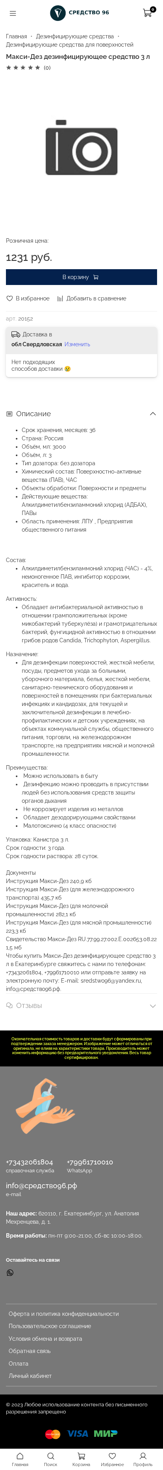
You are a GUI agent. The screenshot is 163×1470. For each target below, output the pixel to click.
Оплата (18, 1364)
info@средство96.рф (41, 1185)
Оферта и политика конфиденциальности (64, 1314)
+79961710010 (90, 1162)
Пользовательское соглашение (50, 1326)
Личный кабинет (30, 1376)
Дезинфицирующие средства (75, 36)
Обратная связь (30, 1351)
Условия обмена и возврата (45, 1339)
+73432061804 (29, 1162)
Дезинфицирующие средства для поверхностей (69, 45)
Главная (16, 36)
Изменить (77, 344)
